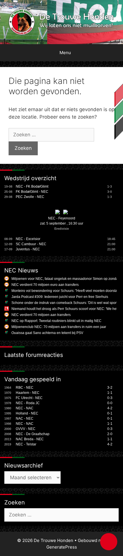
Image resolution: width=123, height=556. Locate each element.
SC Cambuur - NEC (31, 244)
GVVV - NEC (25, 429)
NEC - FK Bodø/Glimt (32, 186)
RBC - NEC (24, 388)
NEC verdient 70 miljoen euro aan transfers (45, 285)
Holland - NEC (27, 413)
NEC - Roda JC (28, 403)
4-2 (109, 408)
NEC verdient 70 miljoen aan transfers (41, 315)
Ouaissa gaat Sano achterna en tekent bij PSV (47, 333)
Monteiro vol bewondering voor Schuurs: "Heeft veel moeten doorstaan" (66, 291)
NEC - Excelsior (28, 239)
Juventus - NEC (28, 249)
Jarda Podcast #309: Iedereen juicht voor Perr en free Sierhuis (59, 297)
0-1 (109, 413)
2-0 (109, 434)
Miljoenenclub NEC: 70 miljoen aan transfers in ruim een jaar (58, 327)
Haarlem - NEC (27, 393)
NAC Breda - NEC (30, 439)
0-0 (109, 403)
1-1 (109, 393)
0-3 (109, 398)
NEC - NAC (24, 408)
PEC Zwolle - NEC (30, 197)
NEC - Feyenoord (61, 218)
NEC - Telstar (26, 444)
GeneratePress (61, 547)
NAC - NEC (24, 418)
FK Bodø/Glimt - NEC (32, 192)
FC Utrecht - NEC (29, 398)
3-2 (109, 388)
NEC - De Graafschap (32, 434)
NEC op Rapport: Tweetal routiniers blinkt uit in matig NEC (56, 321)
